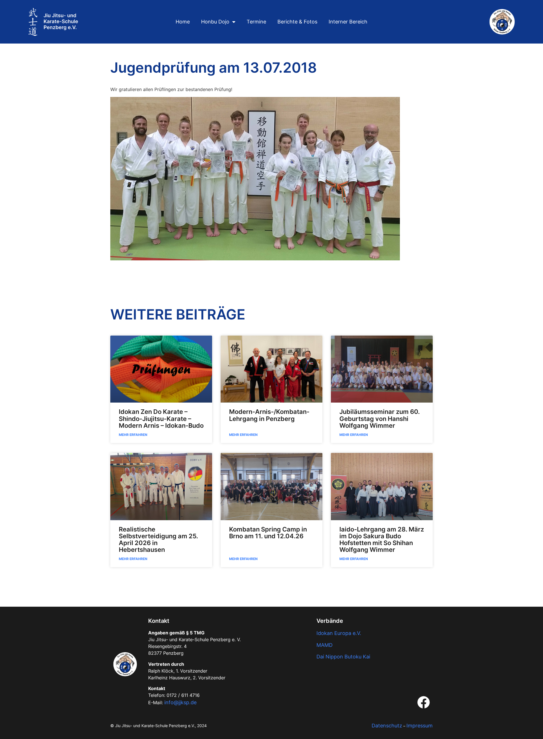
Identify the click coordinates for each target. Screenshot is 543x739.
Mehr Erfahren (133, 435)
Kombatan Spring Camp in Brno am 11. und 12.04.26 (268, 533)
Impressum (419, 726)
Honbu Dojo (215, 22)
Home (183, 22)
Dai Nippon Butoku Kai (343, 657)
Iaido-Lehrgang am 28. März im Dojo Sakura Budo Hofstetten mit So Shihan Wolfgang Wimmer (381, 540)
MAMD (324, 645)
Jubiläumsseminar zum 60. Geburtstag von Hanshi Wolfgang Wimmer (379, 418)
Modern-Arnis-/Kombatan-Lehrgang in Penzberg (269, 415)
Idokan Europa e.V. (338, 633)
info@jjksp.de (180, 702)
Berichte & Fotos (297, 22)
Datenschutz (387, 726)
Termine (256, 22)
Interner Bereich (348, 22)
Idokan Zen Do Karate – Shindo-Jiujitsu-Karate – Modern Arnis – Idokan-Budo (161, 418)
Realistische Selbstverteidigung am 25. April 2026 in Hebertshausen (158, 540)
